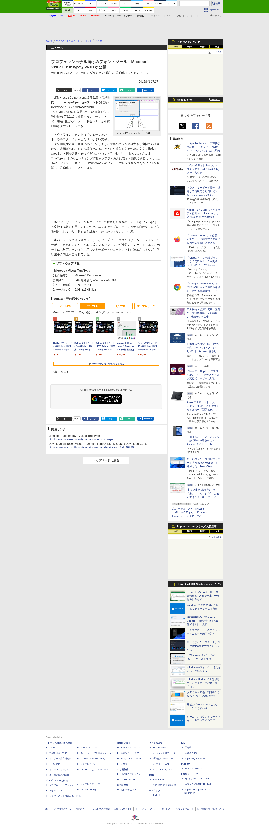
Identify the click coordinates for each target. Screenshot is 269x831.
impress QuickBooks (195, 758)
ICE (183, 743)
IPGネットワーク (189, 774)
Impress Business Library (93, 758)
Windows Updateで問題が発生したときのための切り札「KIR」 (203, 683)
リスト (77, 90)
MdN (151, 775)
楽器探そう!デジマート (132, 753)
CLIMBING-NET (129, 779)
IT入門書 (120, 306)
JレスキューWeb (161, 764)
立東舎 (124, 764)
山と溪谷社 (122, 769)
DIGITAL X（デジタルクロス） (96, 769)
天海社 (188, 747)
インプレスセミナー (90, 764)
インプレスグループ (184, 809)
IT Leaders (54, 764)
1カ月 (216, 46)
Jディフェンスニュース (164, 753)
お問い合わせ (82, 809)
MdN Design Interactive (164, 785)
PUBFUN (185, 764)
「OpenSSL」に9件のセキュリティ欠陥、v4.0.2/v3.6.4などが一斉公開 (203, 169)
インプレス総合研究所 (60, 758)
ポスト (66, 90)
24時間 (188, 46)
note (130, 90)
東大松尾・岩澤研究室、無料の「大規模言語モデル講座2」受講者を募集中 (203, 313)
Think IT (53, 747)
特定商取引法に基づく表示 (210, 809)
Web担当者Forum (58, 753)
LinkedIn (148, 90)
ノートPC (65, 306)
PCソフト (92, 306)
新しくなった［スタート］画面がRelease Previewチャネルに (203, 646)
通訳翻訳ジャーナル (163, 758)
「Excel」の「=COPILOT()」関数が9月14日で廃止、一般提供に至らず (204, 596)
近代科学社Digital (129, 789)
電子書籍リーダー (147, 306)
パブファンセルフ (193, 768)
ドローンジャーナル (59, 769)
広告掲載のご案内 (101, 809)
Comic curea (191, 753)
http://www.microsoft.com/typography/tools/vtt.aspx (80, 439)
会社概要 (165, 809)
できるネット (56, 790)
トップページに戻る (106, 460)
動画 (179, 15)
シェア (93, 90)
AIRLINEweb (159, 747)
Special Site (184, 99)
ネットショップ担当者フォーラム (97, 753)
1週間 (203, 46)
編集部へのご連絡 (123, 809)
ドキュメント (155, 15)
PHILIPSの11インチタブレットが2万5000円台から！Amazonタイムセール (203, 440)
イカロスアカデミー (163, 769)
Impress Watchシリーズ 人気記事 (197, 526)
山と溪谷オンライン (131, 774)
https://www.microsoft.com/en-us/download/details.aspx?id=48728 (91, 447)
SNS (169, 15)
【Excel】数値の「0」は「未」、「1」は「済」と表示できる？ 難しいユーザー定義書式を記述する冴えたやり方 (203, 497)
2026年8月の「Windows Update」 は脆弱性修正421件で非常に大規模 (202, 621)
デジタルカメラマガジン (61, 785)
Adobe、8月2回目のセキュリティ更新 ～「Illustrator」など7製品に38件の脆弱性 (203, 213)
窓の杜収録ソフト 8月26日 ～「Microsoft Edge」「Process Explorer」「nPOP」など (191, 512)
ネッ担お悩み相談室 (59, 775)
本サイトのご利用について (58, 809)
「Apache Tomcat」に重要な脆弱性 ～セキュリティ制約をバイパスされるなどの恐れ (203, 147)
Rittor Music (123, 743)
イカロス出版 (155, 743)
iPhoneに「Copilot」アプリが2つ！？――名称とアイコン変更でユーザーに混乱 (203, 375)
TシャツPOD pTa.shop (197, 778)
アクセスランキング (188, 41)
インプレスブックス (90, 784)
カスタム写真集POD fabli (198, 784)
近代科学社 (122, 785)
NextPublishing (88, 789)
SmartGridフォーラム (91, 747)
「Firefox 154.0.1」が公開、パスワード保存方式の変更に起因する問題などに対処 (203, 239)
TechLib (157, 795)
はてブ (111, 90)
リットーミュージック (132, 747)
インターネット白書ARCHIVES (65, 796)
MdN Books (158, 779)
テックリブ (154, 790)
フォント (190, 15)
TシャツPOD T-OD (131, 758)
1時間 (175, 46)
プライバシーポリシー (146, 809)
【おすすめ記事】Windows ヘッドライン (199, 584)
